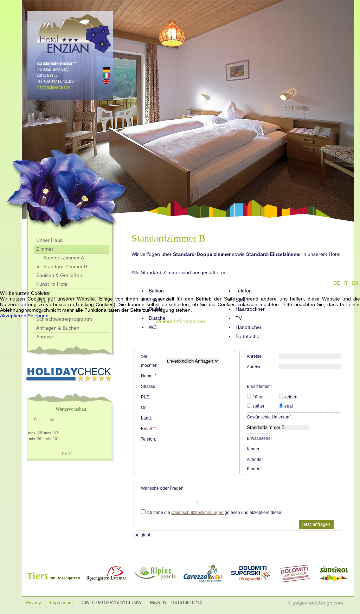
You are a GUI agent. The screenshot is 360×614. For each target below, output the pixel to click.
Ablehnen (38, 315)
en (355, 283)
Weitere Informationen (180, 321)
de (336, 283)
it (345, 283)
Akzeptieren (13, 315)
